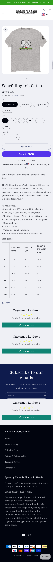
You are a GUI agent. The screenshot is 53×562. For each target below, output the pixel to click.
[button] (3, 12)
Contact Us (10, 467)
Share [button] (7, 302)
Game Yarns (22, 555)
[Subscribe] (45, 395)
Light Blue (41, 104)
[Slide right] (32, 78)
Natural (25, 104)
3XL (6, 126)
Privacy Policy (11, 444)
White (7, 110)
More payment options (26, 160)
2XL (40, 120)
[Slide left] (21, 78)
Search (8, 438)
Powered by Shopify (32, 555)
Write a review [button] (27, 325)
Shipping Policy (12, 450)
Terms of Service (13, 462)
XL (30, 120)
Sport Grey (10, 104)
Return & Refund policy (16, 456)
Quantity (5, 132)
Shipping (15, 95)
